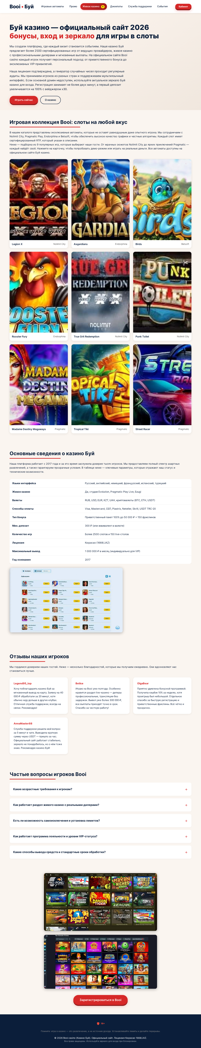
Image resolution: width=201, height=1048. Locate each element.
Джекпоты (116, 6)
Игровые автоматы (52, 6)
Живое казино (93, 6)
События (162, 6)
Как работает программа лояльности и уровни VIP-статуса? (55, 836)
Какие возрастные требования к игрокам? (42, 789)
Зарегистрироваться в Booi (100, 1000)
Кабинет (183, 6)
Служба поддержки (140, 6)
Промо (73, 6)
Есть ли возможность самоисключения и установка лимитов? (56, 820)
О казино (50, 99)
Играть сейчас (24, 99)
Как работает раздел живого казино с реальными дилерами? (56, 804)
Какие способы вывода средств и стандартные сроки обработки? (59, 852)
